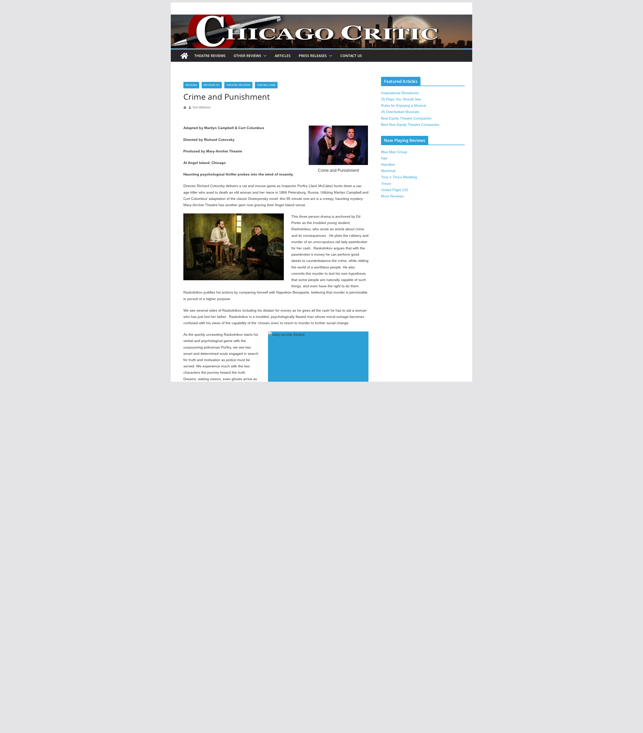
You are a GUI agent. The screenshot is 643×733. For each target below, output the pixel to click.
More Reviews (392, 196)
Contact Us (351, 55)
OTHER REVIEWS (247, 55)
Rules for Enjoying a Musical (403, 105)
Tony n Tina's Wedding (399, 177)
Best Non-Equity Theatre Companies (410, 125)
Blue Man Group (394, 152)
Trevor (386, 184)
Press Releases (313, 55)
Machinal (388, 171)
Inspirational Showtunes (400, 93)
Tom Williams (266, 85)
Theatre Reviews (210, 55)
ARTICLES (283, 55)
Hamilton (388, 164)
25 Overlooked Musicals (400, 112)
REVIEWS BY (212, 85)
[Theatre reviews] (321, 18)
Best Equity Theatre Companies (406, 118)
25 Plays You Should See (401, 99)
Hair (384, 158)
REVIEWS (191, 85)
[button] (264, 55)
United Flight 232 (394, 190)
